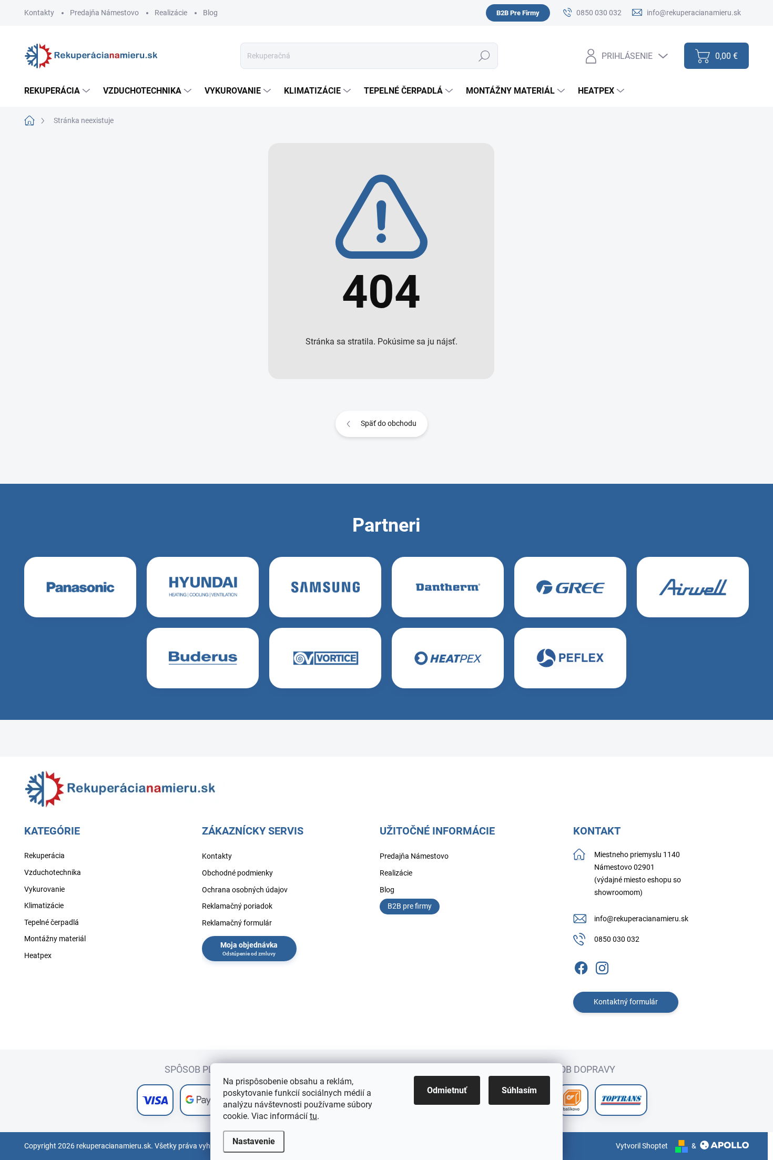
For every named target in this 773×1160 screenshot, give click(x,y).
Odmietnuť (447, 1090)
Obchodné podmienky (237, 873)
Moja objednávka (249, 945)
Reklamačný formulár (237, 923)
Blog (210, 12)
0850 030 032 (616, 939)
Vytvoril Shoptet (642, 1146)
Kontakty (39, 12)
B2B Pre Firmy (518, 13)
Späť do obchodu (388, 423)
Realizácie (171, 12)
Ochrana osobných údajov (245, 890)
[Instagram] (602, 966)
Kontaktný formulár (626, 1002)
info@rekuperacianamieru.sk (641, 918)
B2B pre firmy (410, 906)
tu (313, 1116)
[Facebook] (581, 966)
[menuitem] (58, 91)
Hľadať (484, 56)
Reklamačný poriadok (237, 906)
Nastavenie (253, 1141)
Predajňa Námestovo (104, 12)
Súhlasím (519, 1090)
